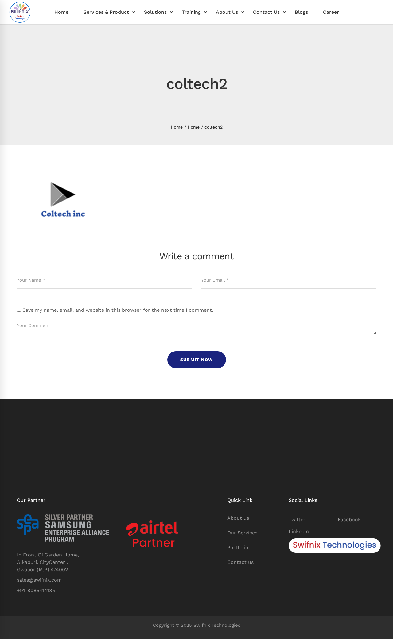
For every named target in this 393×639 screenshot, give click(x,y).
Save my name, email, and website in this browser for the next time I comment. (117, 310)
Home (177, 127)
